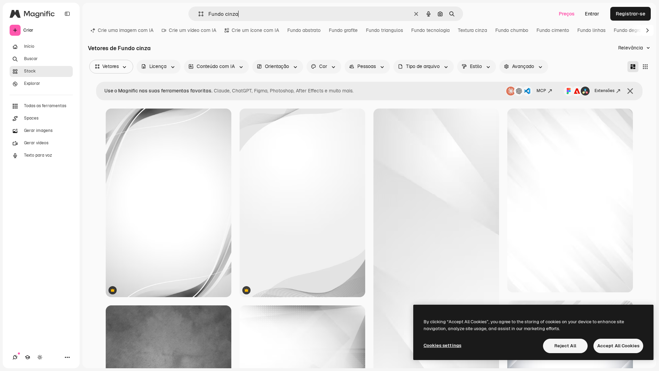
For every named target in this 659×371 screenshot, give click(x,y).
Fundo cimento (552, 30)
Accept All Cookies (618, 346)
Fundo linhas (591, 30)
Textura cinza (472, 30)
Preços (567, 14)
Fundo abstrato (304, 30)
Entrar (592, 14)
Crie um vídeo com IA (192, 30)
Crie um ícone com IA (255, 30)
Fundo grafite (343, 30)
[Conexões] (15, 357)
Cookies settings (442, 345)
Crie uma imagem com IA (125, 30)
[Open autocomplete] (198, 13)
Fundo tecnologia (430, 30)
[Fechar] (630, 91)
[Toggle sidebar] (67, 13)
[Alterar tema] (39, 357)
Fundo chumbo (511, 30)
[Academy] (27, 357)
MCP (541, 90)
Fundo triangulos (384, 30)
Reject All (565, 346)
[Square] (645, 66)
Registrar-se (630, 14)
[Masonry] (632, 66)
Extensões (604, 90)
